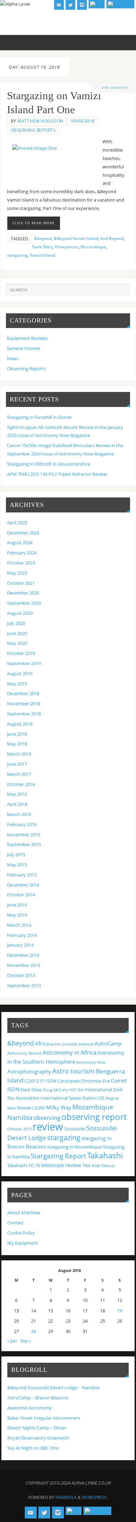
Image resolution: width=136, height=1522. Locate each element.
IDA (80, 1089)
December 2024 (23, 533)
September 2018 (24, 714)
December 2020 (23, 593)
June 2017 (17, 764)
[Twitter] (70, 5)
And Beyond (111, 238)
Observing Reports (33, 130)
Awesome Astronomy (29, 1408)
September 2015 (24, 844)
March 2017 (19, 774)
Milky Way (58, 1107)
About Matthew (23, 1213)
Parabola (66, 1497)
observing (46, 1118)
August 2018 (19, 724)
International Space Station (68, 1098)
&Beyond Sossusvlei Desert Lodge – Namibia (53, 1388)
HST (72, 1089)
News (12, 359)
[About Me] (120, 4)
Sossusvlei (74, 1129)
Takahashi (105, 1155)
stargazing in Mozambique (74, 1147)
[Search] (121, 292)
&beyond (43, 238)
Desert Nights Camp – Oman (36, 1428)
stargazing (17, 255)
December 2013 (23, 955)
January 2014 (20, 945)
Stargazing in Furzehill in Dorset (39, 417)
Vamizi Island (42, 255)
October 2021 (21, 583)
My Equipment (22, 1243)
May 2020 (17, 643)
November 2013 (23, 965)
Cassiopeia (69, 1081)
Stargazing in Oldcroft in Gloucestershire (48, 464)
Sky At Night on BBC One (33, 1448)
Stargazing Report (58, 1155)
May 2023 (17, 573)
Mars (11, 1108)
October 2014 (21, 895)
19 (119, 1311)
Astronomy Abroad (24, 1053)
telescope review (61, 1164)
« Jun (12, 1341)
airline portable (63, 1044)
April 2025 (17, 523)
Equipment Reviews (27, 338)
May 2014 (17, 915)
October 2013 (21, 975)
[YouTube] (59, 5)
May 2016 (17, 794)
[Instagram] (82, 5)
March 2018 (19, 754)
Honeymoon (66, 247)
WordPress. (95, 1497)
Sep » (25, 1341)
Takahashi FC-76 (23, 1165)
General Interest (23, 348)
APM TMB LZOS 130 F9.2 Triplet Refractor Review (57, 474)
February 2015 (22, 875)
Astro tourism (73, 1071)
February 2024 (22, 553)
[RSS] (97, 4)
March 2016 (19, 814)
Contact (15, 1223)
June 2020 (17, 633)
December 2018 (23, 694)
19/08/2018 (83, 121)
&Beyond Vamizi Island (76, 238)
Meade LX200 (31, 1108)
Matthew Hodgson (40, 121)
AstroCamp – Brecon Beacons (37, 1398)
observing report (94, 1116)
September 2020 (24, 603)
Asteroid (85, 1044)
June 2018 (17, 734)
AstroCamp (108, 1043)
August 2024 (19, 543)
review (47, 1127)
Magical (112, 1098)
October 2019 (21, 653)
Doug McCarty (55, 1089)
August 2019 (19, 674)
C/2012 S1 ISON (40, 1081)
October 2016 (21, 784)
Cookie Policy (21, 1233)
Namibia (19, 1117)
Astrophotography (29, 1071)
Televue (108, 1165)
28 (33, 1331)
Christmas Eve (95, 1081)
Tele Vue (91, 1165)
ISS (101, 1098)
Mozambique (93, 247)
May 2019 (17, 684)
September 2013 (24, 986)
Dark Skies (42, 247)
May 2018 (17, 744)
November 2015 (23, 835)
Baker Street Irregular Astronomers (43, 1418)
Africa (42, 1043)
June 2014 (17, 905)
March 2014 (19, 925)
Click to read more (34, 222)
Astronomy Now (90, 1062)
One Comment (115, 87)
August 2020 (19, 613)
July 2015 (16, 855)
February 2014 (22, 935)
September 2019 (24, 664)
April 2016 (17, 804)
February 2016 (22, 825)
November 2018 (23, 704)
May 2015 (17, 865)
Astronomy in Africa (69, 1052)
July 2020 (16, 623)
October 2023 (21, 563)
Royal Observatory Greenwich (38, 1438)
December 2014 (23, 885)
